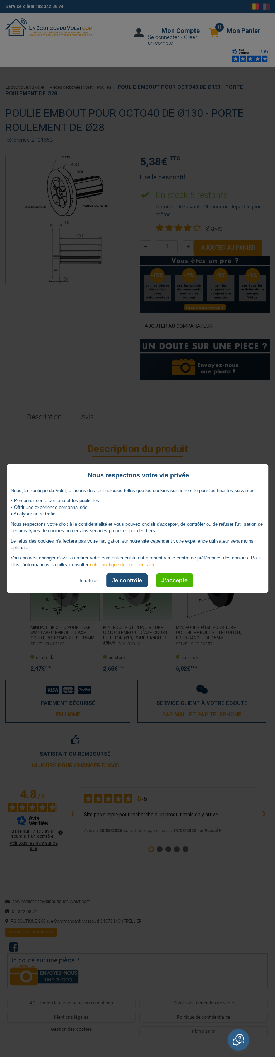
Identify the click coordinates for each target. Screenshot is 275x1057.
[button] (238, 1039)
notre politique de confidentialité (122, 564)
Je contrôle (127, 580)
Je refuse (88, 580)
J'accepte (174, 580)
